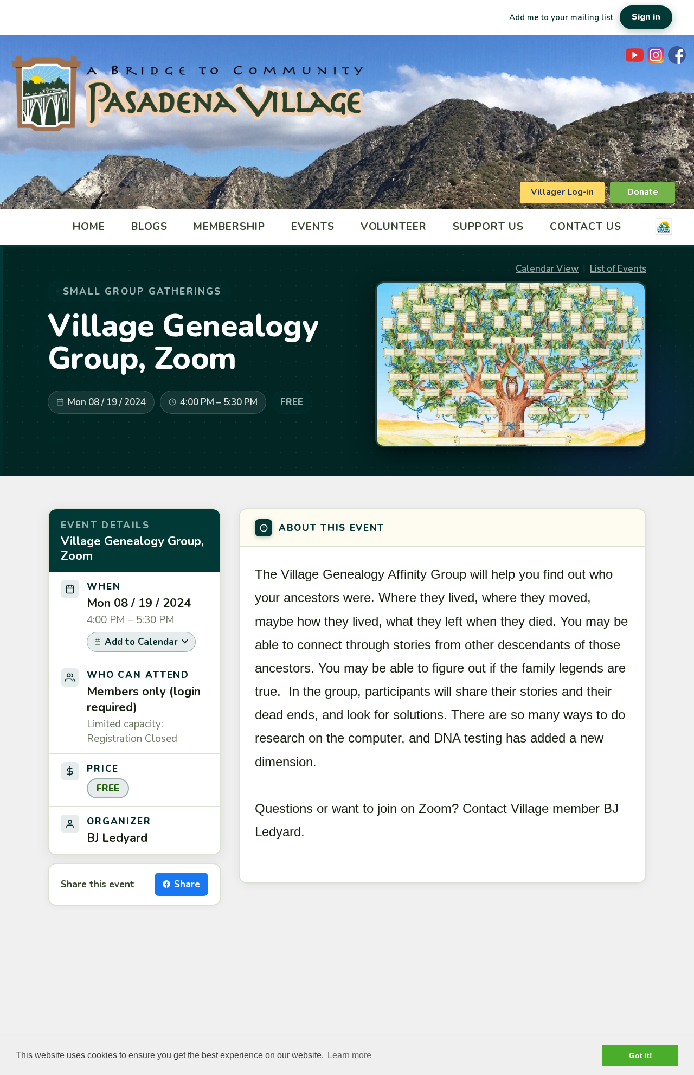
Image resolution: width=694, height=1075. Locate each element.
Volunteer (394, 227)
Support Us (488, 227)
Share (187, 884)
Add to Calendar (141, 642)
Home (89, 227)
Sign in (646, 17)
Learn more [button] (349, 1055)
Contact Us (586, 227)
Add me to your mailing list (561, 17)
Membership (229, 227)
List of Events (618, 269)
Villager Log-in (562, 192)
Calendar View (547, 269)
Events (313, 227)
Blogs (149, 227)
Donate (642, 192)
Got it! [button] (640, 1055)
